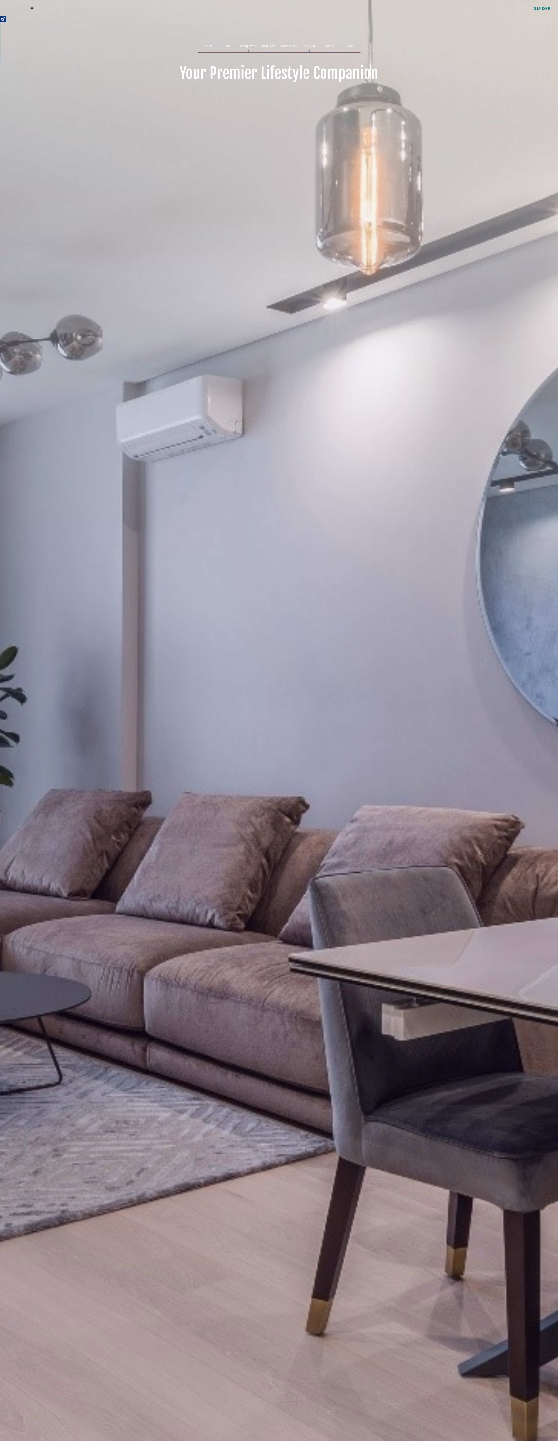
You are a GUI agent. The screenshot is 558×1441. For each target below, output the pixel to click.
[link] (492, 8)
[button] (32, 8)
